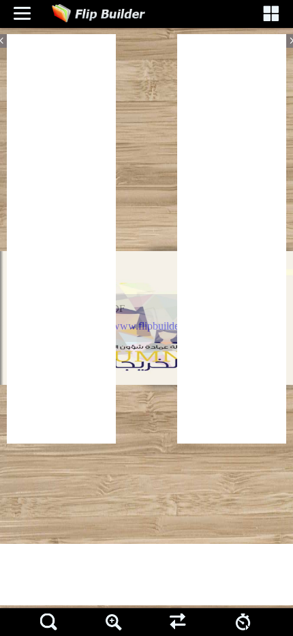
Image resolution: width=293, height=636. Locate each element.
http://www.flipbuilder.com (145, 326)
